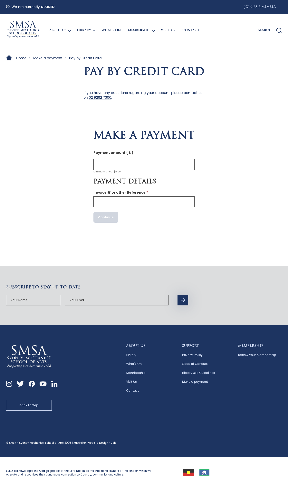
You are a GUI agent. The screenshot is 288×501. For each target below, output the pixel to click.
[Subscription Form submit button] (183, 300)
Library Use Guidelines (198, 373)
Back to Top (28, 405)
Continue (105, 217)
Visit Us (168, 30)
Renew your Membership (257, 355)
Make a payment (47, 58)
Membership (139, 30)
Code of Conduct (195, 364)
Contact (190, 30)
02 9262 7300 (100, 97)
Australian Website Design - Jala (95, 443)
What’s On (111, 30)
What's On (134, 364)
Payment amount (113, 152)
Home (21, 58)
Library (84, 30)
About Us (57, 30)
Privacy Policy (192, 355)
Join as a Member (260, 7)
